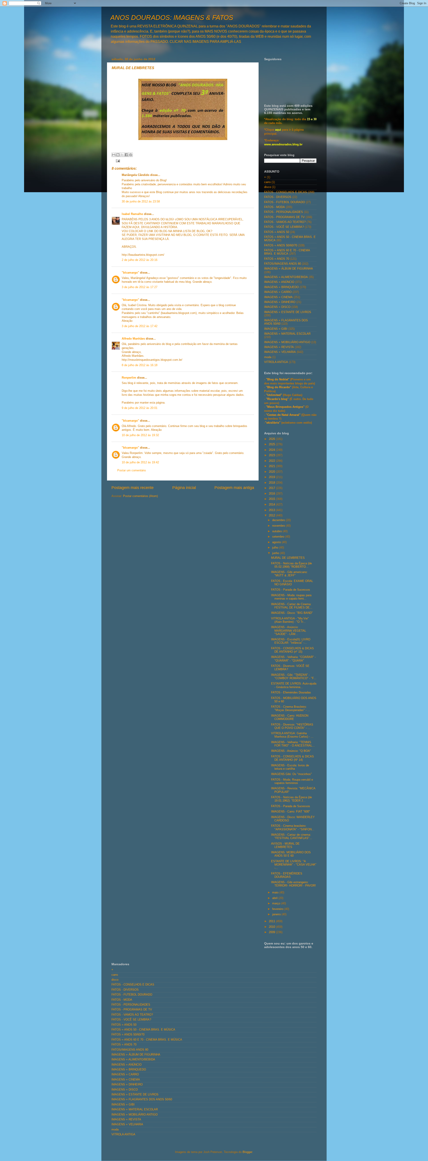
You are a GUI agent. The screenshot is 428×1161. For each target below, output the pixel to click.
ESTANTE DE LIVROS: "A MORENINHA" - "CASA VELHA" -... (293, 865)
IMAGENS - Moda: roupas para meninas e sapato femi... (291, 597)
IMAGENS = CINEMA (278, 297)
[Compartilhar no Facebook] (126, 155)
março (276, 903)
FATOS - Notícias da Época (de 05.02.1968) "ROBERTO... (291, 565)
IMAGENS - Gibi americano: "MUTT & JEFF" (289, 574)
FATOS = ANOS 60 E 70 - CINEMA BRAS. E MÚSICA (287, 252)
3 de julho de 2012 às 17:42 (139, 326)
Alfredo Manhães (133, 338)
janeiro (277, 914)
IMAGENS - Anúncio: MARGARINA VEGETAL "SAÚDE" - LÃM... (288, 630)
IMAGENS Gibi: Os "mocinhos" (291, 774)
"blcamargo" (130, 272)
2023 (272, 455)
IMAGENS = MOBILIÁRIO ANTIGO (287, 342)
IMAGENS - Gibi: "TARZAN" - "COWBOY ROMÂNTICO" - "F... (293, 676)
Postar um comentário (131, 470)
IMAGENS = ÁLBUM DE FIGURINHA (288, 268)
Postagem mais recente (132, 487)
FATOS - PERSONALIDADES (283, 212)
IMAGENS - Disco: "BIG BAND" (292, 613)
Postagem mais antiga (234, 487)
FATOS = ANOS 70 (276, 258)
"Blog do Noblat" (277, 379)
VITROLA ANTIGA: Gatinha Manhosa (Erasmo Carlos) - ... (292, 735)
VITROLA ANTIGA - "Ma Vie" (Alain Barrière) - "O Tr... (290, 620)
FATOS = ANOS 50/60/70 (280, 245)
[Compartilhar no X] (122, 155)
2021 (272, 466)
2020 (272, 471)
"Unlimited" (274, 395)
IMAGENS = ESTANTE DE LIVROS (287, 312)
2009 (272, 932)
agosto (277, 542)
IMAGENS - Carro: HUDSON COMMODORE (289, 717)
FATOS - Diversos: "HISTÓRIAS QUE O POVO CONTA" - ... (292, 726)
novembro (279, 525)
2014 (272, 504)
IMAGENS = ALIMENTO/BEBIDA (286, 277)
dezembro (279, 520)
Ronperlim (129, 377)
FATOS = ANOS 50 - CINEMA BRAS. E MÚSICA (143, 1029)
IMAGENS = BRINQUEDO (281, 287)
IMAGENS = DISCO (277, 307)
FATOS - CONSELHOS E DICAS (285, 192)
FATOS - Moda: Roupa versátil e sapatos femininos (292, 781)
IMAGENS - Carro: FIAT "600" (290, 811)
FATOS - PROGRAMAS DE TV (284, 217)
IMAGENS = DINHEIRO (279, 302)
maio (275, 892)
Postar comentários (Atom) (140, 496)
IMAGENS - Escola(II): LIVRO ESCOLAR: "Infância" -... (290, 641)
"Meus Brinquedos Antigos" (285, 406)
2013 (272, 510)
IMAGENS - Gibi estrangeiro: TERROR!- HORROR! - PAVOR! (293, 884)
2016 (272, 493)
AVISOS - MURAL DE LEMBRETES (285, 845)
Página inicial (184, 487)
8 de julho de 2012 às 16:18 (139, 365)
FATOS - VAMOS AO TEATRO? (285, 222)
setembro (278, 536)
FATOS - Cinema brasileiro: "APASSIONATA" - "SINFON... (292, 827)
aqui (278, 129)
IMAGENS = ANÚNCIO (279, 282)
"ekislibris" (272, 422)
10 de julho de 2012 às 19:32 (140, 435)
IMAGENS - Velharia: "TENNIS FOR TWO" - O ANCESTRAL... (293, 744)
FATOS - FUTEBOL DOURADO (284, 202)
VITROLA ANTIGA (276, 362)
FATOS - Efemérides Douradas (291, 692)
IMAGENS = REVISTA (279, 347)
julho (275, 547)
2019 (272, 477)
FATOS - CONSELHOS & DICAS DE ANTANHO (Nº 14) (292, 758)
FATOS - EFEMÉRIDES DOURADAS (286, 875)
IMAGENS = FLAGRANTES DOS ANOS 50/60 (141, 1099)
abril (275, 898)
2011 (272, 921)
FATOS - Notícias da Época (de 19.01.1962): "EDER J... (291, 799)
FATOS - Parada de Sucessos (290, 589)
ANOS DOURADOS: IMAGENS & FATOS (171, 17)
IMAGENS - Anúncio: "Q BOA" (291, 751)
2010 (272, 926)
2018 (272, 482)
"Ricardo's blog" (278, 399)
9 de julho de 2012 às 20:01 (139, 408)
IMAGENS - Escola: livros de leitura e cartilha (290, 767)
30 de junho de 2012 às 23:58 (141, 201)
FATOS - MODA (274, 207)
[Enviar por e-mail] (113, 155)
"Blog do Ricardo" (279, 387)
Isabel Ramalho (132, 214)
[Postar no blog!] (118, 155)
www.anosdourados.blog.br (283, 144)
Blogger (247, 1152)
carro (267, 182)
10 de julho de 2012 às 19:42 (140, 462)
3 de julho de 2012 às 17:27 (139, 287)
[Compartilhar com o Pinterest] (130, 155)
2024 (272, 450)
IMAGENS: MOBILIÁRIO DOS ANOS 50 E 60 (291, 854)
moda (267, 357)
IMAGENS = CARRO (278, 292)
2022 (272, 460)
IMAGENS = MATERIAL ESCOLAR (287, 333)
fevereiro (278, 909)
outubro (277, 531)
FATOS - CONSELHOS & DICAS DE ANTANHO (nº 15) (292, 650)
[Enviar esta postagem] (117, 160)
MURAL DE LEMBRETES (288, 557)
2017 (272, 488)
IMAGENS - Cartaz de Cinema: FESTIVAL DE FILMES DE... (291, 606)
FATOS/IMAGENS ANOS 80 (282, 263)
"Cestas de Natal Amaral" (283, 415)
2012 (272, 515)
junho (276, 553)
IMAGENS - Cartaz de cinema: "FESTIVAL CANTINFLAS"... (291, 836)
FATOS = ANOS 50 (276, 232)
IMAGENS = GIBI (275, 328)
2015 (272, 499)
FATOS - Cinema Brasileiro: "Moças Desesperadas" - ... (290, 708)
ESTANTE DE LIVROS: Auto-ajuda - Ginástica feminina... (293, 685)
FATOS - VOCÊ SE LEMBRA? (284, 227)
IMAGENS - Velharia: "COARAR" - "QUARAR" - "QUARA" (293, 659)
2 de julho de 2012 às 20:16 (139, 260)
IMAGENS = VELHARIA (280, 352)
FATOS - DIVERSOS (277, 197)
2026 (272, 439)
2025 (272, 444)
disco (267, 187)
